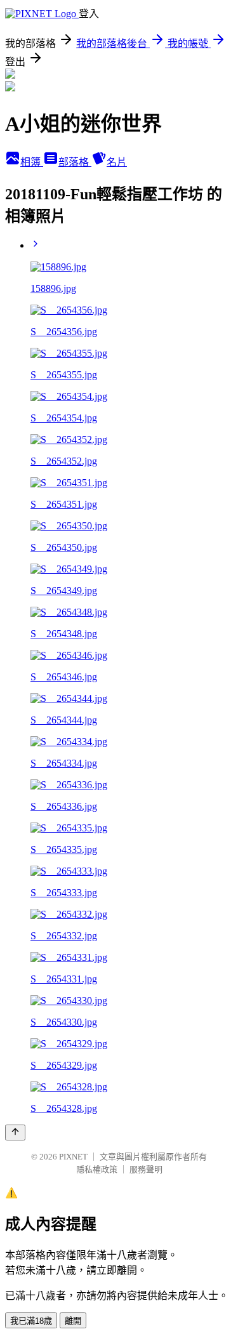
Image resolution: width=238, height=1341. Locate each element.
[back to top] (15, 1132)
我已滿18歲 (31, 1321)
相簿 (31, 162)
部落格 (74, 162)
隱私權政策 (96, 1169)
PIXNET (73, 1156)
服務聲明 (145, 1169)
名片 (117, 162)
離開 (73, 1321)
